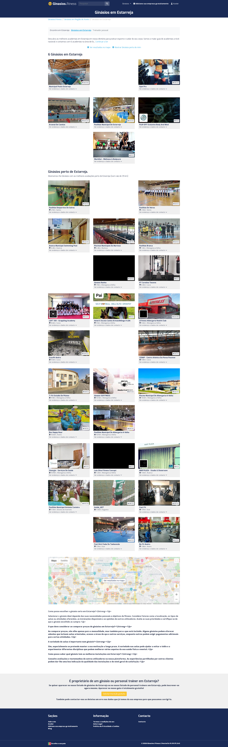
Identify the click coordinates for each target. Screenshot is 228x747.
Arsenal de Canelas (57, 125)
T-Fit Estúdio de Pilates (59, 396)
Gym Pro (143, 87)
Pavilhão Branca (146, 246)
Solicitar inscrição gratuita (114, 694)
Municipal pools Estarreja (60, 87)
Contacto (142, 722)
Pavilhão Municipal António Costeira (64, 507)
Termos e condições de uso (103, 722)
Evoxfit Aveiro (55, 357)
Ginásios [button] (126, 3)
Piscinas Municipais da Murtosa (107, 246)
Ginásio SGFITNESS (102, 396)
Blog (50, 729)
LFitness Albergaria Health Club (152, 321)
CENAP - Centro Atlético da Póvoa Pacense (157, 357)
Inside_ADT (99, 507)
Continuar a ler (101, 41)
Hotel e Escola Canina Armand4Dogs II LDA (112, 321)
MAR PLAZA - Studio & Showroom (153, 470)
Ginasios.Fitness (55, 19)
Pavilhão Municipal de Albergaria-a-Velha (111, 432)
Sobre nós (52, 722)
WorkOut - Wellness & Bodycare (107, 159)
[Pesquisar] (107, 4)
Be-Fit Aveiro (144, 544)
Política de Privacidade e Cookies (106, 726)
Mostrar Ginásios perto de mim (127, 47)
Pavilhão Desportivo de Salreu (62, 208)
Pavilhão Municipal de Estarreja (107, 125)
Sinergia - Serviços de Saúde (61, 470)
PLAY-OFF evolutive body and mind (154, 125)
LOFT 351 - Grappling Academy (62, 321)
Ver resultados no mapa (99, 47)
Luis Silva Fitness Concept (105, 470)
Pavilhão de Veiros (147, 208)
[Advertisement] (114, 77)
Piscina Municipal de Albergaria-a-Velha (156, 396)
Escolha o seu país (58, 743)
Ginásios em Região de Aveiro (76, 19)
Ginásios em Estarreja (81, 30)
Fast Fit (142, 507)
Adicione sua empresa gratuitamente (152, 3)
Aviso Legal (97, 724)
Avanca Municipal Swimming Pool (63, 246)
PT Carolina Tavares (147, 283)
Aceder (176, 3)
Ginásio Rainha (100, 283)
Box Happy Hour (55, 432)
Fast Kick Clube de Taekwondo (107, 544)
